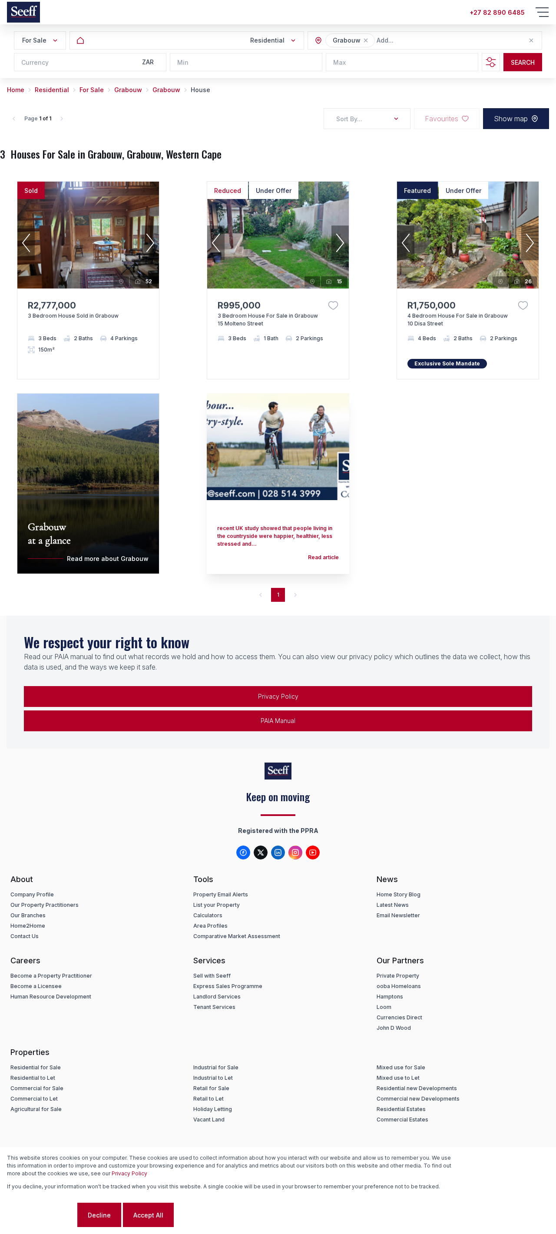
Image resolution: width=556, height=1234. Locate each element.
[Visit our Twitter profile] (261, 852)
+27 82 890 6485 (497, 12)
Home (15, 89)
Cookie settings (41, 1215)
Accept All (148, 1215)
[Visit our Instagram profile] (295, 852)
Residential (52, 89)
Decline (99, 1215)
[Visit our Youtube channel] (313, 852)
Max (339, 62)
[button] (365, 40)
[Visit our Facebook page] (243, 852)
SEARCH (523, 62)
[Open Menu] (542, 12)
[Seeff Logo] (23, 12)
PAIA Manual (278, 720)
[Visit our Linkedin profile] (278, 852)
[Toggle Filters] (491, 62)
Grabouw (128, 89)
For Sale (91, 89)
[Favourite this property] (333, 305)
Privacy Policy (278, 696)
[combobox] (424, 40)
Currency (35, 62)
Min (183, 62)
